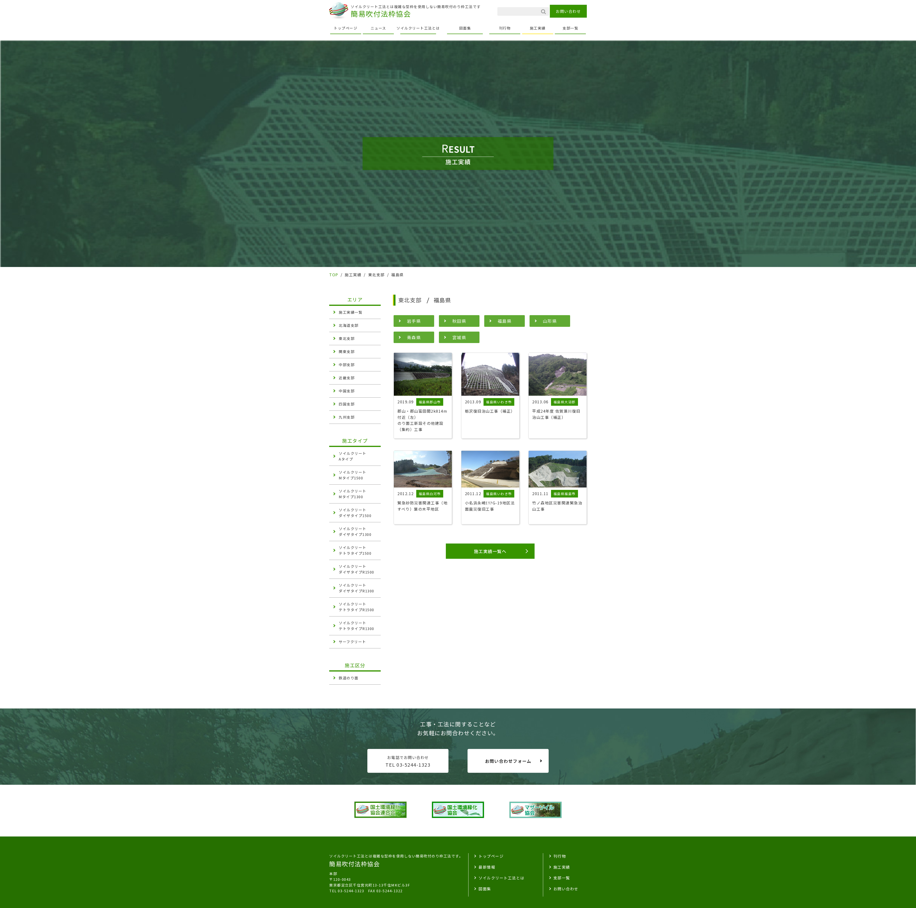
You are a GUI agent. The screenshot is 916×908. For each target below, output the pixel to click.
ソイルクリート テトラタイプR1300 (356, 625)
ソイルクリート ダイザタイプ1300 (355, 531)
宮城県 (459, 337)
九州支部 (346, 417)
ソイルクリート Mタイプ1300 (352, 493)
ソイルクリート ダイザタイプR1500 (356, 569)
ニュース (378, 28)
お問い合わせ (568, 11)
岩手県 (414, 321)
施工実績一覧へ (490, 551)
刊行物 (505, 28)
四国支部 (346, 403)
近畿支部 (346, 377)
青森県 (414, 337)
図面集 (465, 28)
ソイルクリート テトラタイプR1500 (356, 606)
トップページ (345, 28)
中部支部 (346, 364)
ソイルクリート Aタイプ (352, 456)
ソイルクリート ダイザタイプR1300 (356, 588)
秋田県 (459, 321)
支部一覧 (570, 28)
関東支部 (346, 351)
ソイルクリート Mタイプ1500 (352, 475)
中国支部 (346, 390)
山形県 (550, 321)
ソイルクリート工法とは (418, 28)
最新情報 (487, 867)
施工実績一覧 (350, 312)
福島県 (505, 321)
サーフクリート (352, 641)
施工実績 (538, 28)
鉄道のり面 (349, 677)
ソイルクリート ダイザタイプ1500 (355, 512)
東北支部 (346, 338)
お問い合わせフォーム (508, 761)
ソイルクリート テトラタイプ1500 (355, 550)
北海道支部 (349, 325)
